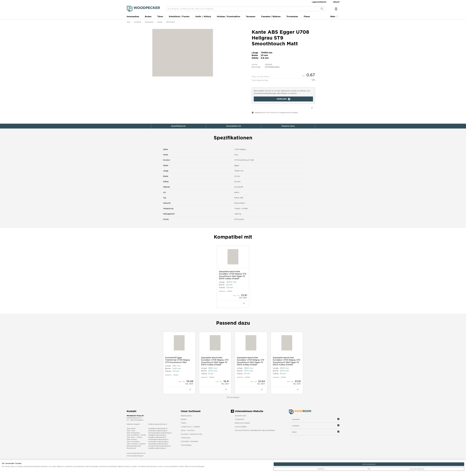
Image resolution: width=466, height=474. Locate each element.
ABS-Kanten (170, 22)
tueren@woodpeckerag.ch (157, 430)
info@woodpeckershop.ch (157, 424)
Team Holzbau (132, 439)
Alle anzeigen (233, 397)
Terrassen (250, 16)
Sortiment (137, 22)
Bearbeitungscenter (134, 446)
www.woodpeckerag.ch (135, 456)
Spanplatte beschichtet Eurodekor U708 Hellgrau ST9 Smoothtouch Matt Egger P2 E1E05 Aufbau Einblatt (232, 275)
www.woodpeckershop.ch (136, 453)
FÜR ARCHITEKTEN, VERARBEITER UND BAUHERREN (255, 430)
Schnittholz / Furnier (179, 16)
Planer (307, 16)
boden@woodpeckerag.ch (157, 428)
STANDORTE (239, 419)
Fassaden (134, 444)
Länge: (222, 282)
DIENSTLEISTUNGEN (242, 423)
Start (128, 22)
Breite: (222, 285)
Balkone (142, 444)
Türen (160, 16)
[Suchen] (322, 8)
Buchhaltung (131, 448)
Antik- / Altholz (203, 16)
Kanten (159, 22)
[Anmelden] (335, 8)
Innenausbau (133, 16)
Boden (148, 16)
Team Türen (131, 430)
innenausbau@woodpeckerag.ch (160, 433)
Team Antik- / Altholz (134, 437)
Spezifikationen (178, 126)
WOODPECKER (240, 416)
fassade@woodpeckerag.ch (158, 444)
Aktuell (336, 2)
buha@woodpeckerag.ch (157, 448)
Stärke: (222, 287)
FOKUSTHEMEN (240, 427)
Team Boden (131, 428)
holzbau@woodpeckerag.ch (158, 439)
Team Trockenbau (133, 441)
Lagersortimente (319, 2)
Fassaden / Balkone (271, 16)
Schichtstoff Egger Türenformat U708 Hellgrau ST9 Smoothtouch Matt (177, 360)
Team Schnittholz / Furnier (136, 435)
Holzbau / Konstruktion (228, 16)
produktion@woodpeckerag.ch (159, 446)
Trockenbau (292, 16)
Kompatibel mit (233, 126)
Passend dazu (288, 126)
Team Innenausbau (133, 433)
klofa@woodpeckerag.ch (157, 435)
